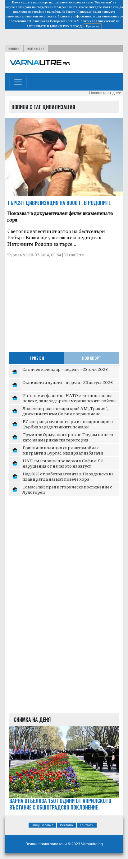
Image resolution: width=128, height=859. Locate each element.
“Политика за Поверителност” (51, 21)
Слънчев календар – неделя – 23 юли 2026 (65, 369)
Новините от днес (105, 93)
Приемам (92, 26)
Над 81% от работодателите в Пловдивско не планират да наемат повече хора (68, 476)
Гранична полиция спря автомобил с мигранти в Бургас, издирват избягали (62, 450)
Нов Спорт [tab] (91, 358)
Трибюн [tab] (37, 358)
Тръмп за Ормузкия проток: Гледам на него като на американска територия (67, 437)
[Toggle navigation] (18, 82)
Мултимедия (35, 48)
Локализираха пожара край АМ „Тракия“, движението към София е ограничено (65, 411)
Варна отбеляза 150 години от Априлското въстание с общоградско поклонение (60, 804)
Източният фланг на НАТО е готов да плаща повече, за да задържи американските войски (69, 398)
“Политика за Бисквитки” (96, 21)
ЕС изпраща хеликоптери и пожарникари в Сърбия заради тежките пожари (67, 424)
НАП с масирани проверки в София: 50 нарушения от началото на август (62, 463)
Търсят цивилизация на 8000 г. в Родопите (59, 203)
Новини (14, 48)
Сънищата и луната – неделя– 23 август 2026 (67, 382)
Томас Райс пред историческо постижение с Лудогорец (67, 489)
